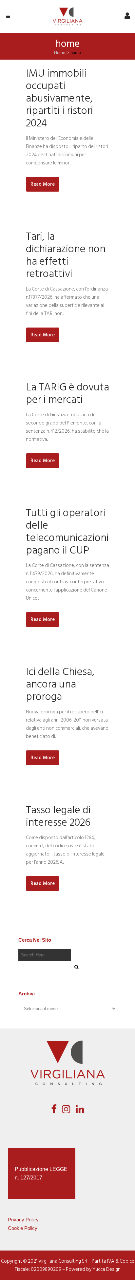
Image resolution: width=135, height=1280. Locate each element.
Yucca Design (106, 1269)
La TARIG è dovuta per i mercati (67, 393)
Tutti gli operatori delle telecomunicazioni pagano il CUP (67, 531)
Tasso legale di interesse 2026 (58, 816)
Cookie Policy (22, 1228)
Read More (42, 184)
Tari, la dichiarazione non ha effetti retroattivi (66, 255)
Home (59, 52)
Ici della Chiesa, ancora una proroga (60, 684)
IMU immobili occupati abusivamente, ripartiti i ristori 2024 (59, 98)
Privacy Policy (23, 1219)
